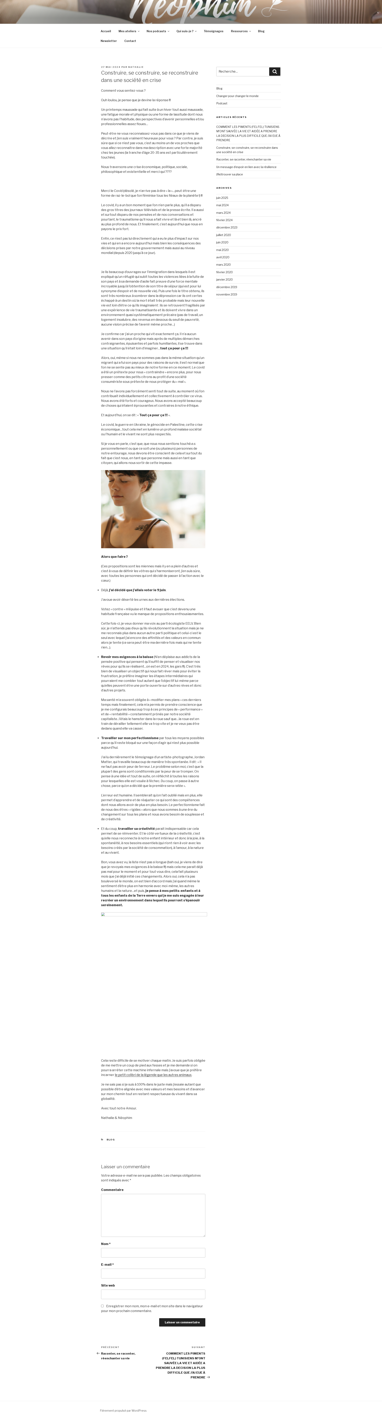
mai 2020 (222, 250)
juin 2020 (222, 242)
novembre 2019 (226, 294)
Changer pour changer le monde (237, 96)
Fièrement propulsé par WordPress (123, 1410)
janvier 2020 (224, 279)
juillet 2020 (223, 235)
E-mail (107, 1264)
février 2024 (224, 220)
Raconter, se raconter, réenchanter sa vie (243, 159)
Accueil (106, 31)
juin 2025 (222, 197)
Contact (130, 41)
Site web (108, 1285)
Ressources (239, 31)
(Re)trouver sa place (229, 174)
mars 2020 (223, 264)
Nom (106, 1244)
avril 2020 (222, 257)
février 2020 (224, 272)
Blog (261, 31)
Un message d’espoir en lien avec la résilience (246, 167)
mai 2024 (222, 205)
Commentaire (112, 1190)
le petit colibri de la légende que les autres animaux (153, 1075)
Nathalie (136, 67)
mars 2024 (223, 212)
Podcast (221, 103)
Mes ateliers (127, 31)
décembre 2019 (226, 287)
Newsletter (109, 41)
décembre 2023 (226, 227)
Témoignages (213, 31)
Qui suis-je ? (184, 31)
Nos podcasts (156, 31)
